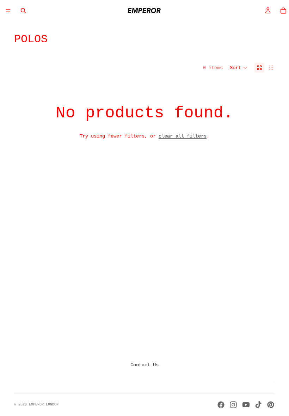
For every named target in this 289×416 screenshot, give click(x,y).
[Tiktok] (258, 404)
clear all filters (183, 136)
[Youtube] (246, 404)
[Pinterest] (270, 404)
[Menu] (8, 10)
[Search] (23, 10)
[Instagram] (233, 404)
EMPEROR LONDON (44, 404)
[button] (238, 67)
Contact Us (144, 365)
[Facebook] (221, 404)
